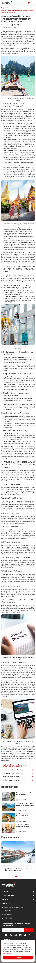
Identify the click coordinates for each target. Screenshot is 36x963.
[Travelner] (7, 3)
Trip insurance (11, 8)
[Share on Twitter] (15, 25)
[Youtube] (5, 935)
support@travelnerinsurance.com (14, 907)
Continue (18, 957)
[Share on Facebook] (12, 25)
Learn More (7, 953)
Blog (2, 8)
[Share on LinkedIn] (18, 25)
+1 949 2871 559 (8, 911)
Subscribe (29, 930)
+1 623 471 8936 (8, 918)
